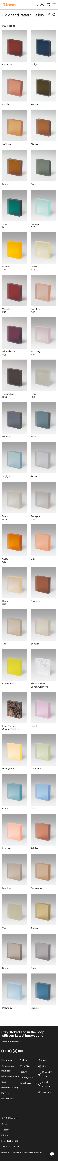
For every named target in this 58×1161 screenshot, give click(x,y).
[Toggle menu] (54, 5)
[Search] (36, 4)
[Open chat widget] (52, 1153)
